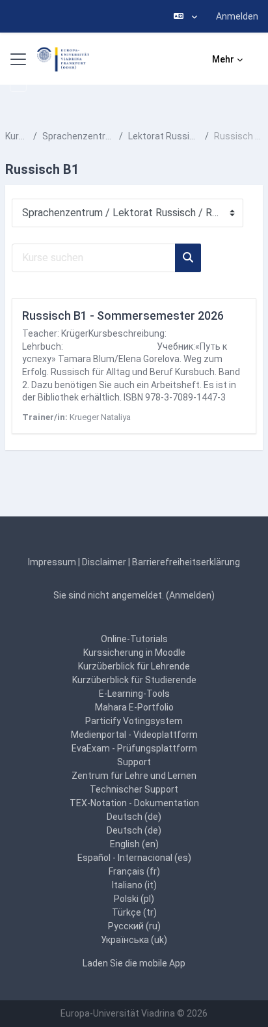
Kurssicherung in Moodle (134, 652)
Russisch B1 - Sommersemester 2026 (123, 315)
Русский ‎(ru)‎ (134, 926)
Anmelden (237, 16)
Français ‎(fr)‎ (134, 871)
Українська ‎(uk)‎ (134, 940)
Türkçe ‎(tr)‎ (134, 912)
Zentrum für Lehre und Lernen (134, 775)
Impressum (52, 562)
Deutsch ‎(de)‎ (134, 816)
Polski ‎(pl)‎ (134, 898)
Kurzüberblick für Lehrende (134, 666)
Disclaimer (104, 562)
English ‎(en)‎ (134, 844)
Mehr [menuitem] (223, 59)
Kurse (16, 136)
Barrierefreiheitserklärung (186, 562)
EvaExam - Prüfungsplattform (134, 748)
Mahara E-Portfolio (134, 707)
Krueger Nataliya (100, 417)
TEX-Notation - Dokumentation (134, 803)
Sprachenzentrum (78, 136)
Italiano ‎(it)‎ (134, 885)
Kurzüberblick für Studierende (134, 680)
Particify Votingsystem (134, 721)
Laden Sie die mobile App (134, 963)
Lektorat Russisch (164, 136)
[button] (185, 16)
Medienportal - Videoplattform (134, 734)
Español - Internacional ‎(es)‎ (134, 857)
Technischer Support (134, 789)
